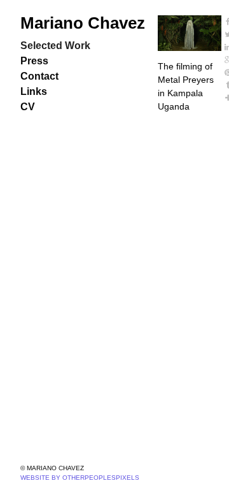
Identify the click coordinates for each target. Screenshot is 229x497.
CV (27, 106)
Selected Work (55, 45)
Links (33, 91)
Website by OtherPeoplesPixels (79, 477)
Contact (39, 76)
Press (34, 60)
